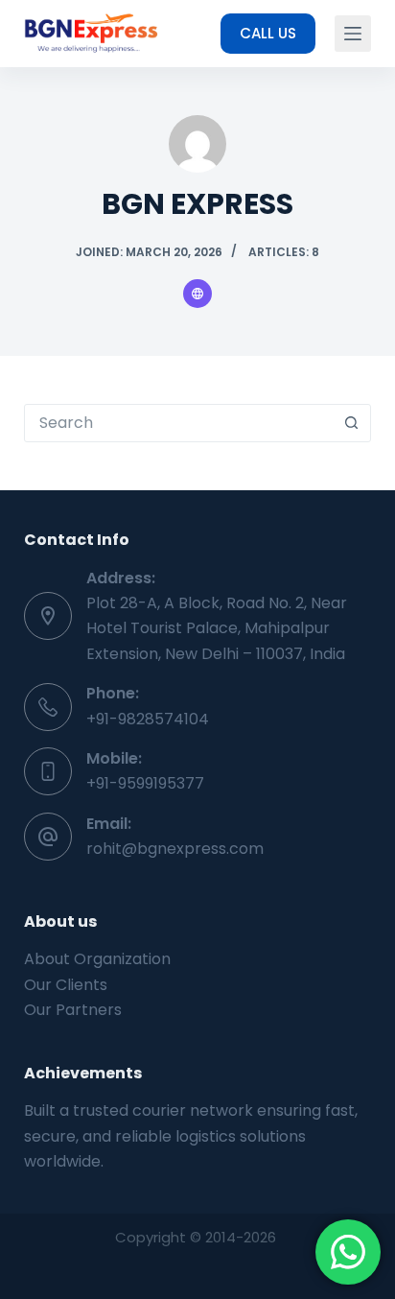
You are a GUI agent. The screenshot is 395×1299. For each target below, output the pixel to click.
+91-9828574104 (147, 719)
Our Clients (65, 985)
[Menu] (353, 33)
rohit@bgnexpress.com (175, 849)
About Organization (97, 959)
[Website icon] (197, 293)
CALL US (268, 33)
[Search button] (351, 423)
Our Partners (73, 1010)
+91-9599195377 (145, 783)
